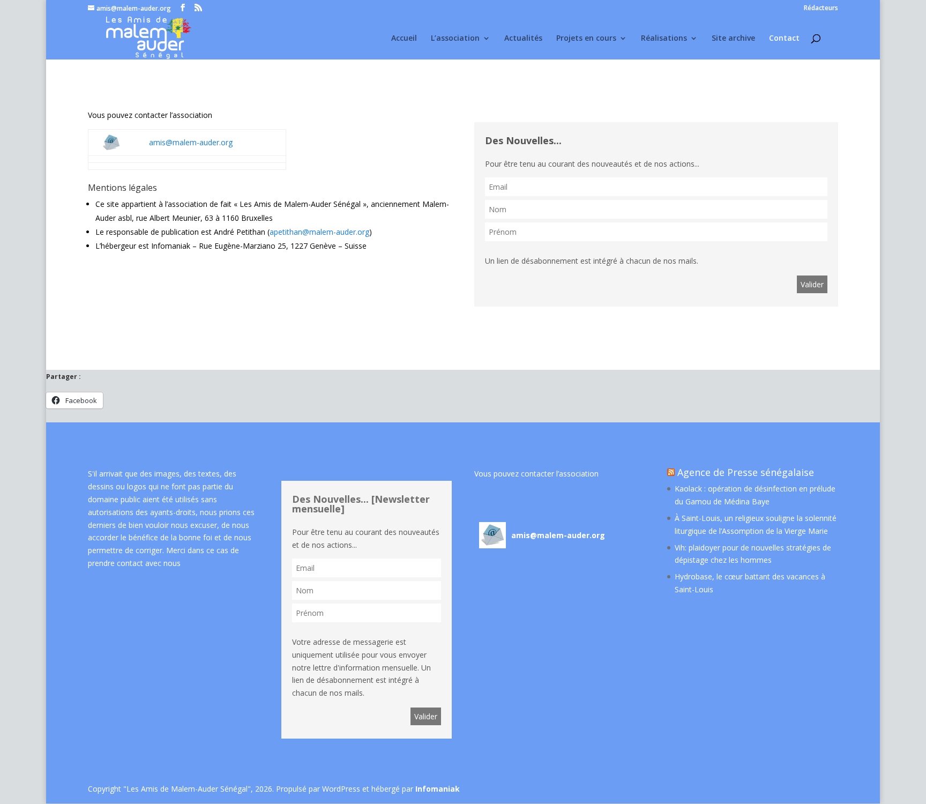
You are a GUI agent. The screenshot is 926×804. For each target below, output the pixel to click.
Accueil (404, 38)
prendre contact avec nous (134, 563)
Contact (784, 38)
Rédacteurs (821, 8)
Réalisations (664, 38)
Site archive (733, 38)
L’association (455, 38)
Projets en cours (586, 38)
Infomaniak (437, 789)
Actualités (523, 38)
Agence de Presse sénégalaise (745, 472)
